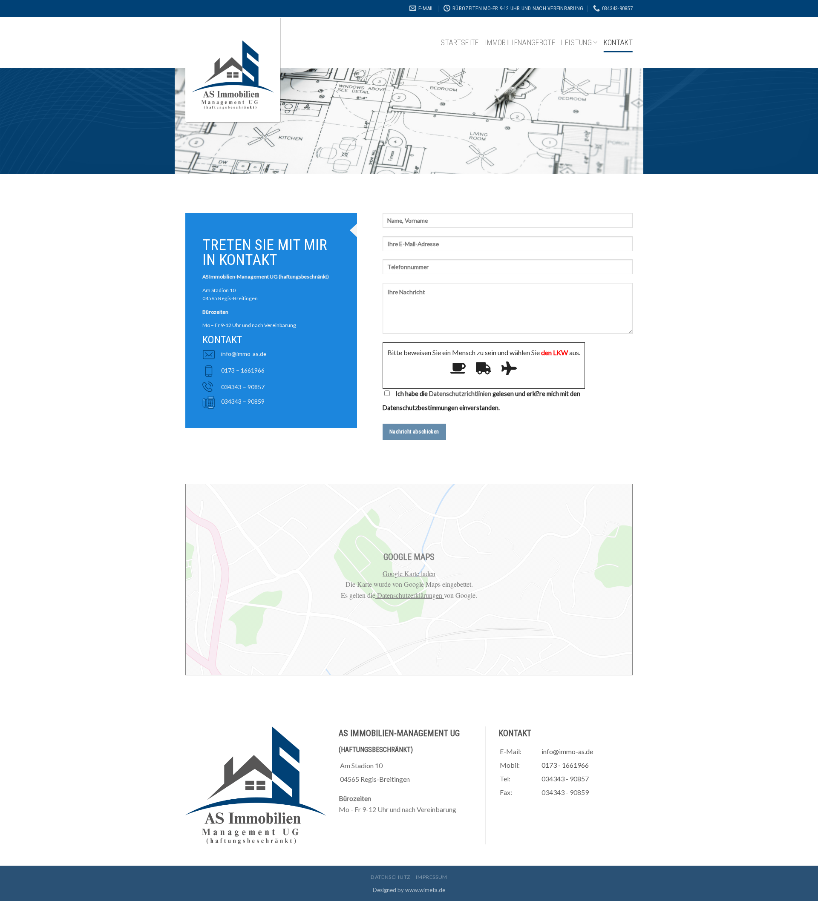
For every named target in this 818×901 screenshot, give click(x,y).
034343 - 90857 (565, 779)
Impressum (431, 877)
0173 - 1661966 (565, 765)
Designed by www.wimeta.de (409, 890)
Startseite (460, 42)
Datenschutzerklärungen (409, 595)
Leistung (576, 42)
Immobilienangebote (520, 42)
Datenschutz (391, 877)
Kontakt (618, 42)
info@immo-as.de (243, 353)
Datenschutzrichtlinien (460, 393)
